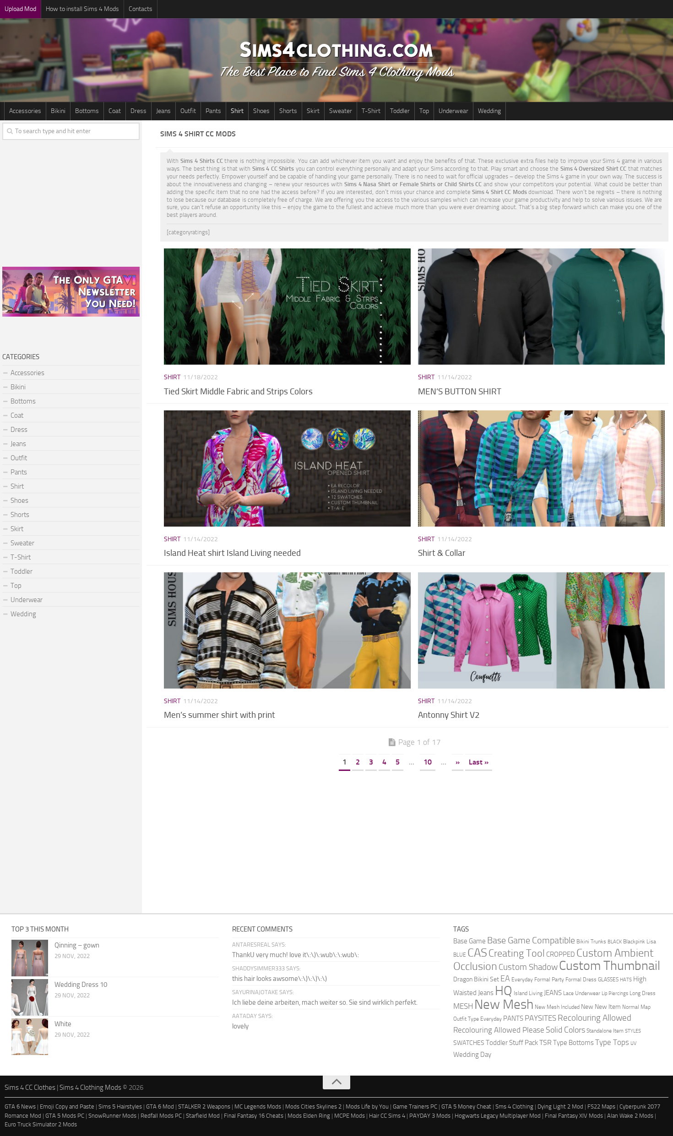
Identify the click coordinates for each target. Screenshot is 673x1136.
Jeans (163, 111)
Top (424, 111)
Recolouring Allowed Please (498, 1029)
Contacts (140, 9)
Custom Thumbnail (609, 965)
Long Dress (643, 993)
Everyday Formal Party (537, 979)
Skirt (313, 111)
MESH (463, 1006)
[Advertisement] (414, 840)
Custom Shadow (528, 967)
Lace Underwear (581, 993)
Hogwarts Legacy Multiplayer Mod (498, 1115)
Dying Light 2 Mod (560, 1106)
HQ (503, 990)
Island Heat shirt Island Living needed (232, 553)
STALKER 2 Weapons (204, 1106)
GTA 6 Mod (160, 1106)
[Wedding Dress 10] (29, 997)
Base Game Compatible (531, 940)
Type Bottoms (573, 1043)
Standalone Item (605, 1030)
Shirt (237, 111)
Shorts (288, 111)
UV (633, 1043)
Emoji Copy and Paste (67, 1106)
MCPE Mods (349, 1115)
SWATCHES (468, 1042)
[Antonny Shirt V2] (541, 630)
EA (505, 979)
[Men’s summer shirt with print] (287, 630)
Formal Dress (581, 979)
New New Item (601, 1006)
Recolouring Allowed (594, 1017)
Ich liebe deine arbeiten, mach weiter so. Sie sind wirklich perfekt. (325, 1002)
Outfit (188, 111)
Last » (478, 762)
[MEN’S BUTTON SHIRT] (541, 306)
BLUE (459, 954)
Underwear (453, 111)
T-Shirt (371, 111)
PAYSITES (540, 1018)
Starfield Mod (203, 1115)
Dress (138, 111)
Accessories (25, 111)
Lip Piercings (615, 993)
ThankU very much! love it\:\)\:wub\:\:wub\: (295, 955)
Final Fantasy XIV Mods (574, 1115)
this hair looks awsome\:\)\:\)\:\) (279, 978)
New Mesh (503, 1004)
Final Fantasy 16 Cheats (253, 1115)
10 (427, 762)
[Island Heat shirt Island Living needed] (287, 468)
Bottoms (87, 111)
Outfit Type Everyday (477, 1018)
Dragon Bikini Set (476, 979)
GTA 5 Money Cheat (466, 1106)
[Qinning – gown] (29, 958)
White (62, 1024)
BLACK (615, 942)
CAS (477, 953)
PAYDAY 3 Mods (429, 1115)
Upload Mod (20, 9)
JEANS (553, 993)
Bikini (58, 111)
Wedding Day (472, 1055)
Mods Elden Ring (309, 1115)
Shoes (261, 111)
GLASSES (608, 979)
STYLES (633, 1031)
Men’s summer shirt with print (219, 715)
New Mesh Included (557, 1006)
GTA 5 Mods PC (64, 1115)
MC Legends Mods (257, 1106)
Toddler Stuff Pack (512, 1043)
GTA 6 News (20, 1106)
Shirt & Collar (442, 553)
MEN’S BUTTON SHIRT (459, 391)
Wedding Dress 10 (80, 984)
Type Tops (612, 1042)
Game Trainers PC (415, 1106)
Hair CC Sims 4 (387, 1115)
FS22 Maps (601, 1106)
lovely (240, 1026)
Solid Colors (565, 1030)
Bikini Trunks (591, 941)
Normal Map (636, 1006)
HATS (626, 980)
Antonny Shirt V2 (449, 715)
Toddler (400, 111)
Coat (115, 111)
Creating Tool (516, 953)
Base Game (469, 941)
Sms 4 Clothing (514, 1106)
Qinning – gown (76, 945)
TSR (545, 1042)
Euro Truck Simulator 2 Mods (41, 1124)
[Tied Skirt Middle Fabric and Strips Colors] (287, 306)
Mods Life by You (367, 1106)
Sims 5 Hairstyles (120, 1106)
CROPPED (560, 954)
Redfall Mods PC (161, 1115)
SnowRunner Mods (112, 1115)
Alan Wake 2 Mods (630, 1115)
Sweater (340, 111)
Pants (213, 111)
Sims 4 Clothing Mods (90, 1087)
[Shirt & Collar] (541, 468)
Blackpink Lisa (639, 941)
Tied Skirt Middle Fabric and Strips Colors (238, 391)
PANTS (513, 1018)
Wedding (489, 111)
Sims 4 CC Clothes (30, 1087)
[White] (29, 1036)
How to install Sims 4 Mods (82, 9)
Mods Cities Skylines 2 (313, 1106)
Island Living (528, 993)
